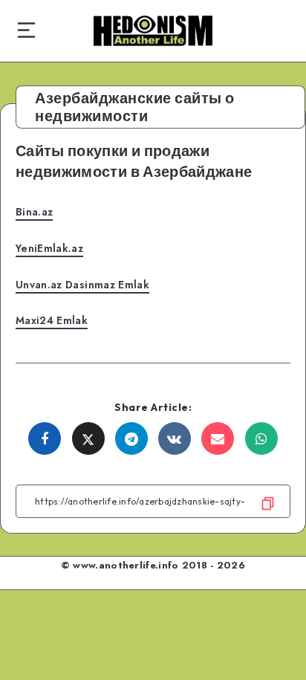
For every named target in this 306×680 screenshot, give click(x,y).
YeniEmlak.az (49, 248)
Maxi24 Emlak (52, 320)
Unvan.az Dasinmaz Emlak (82, 284)
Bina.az (34, 211)
